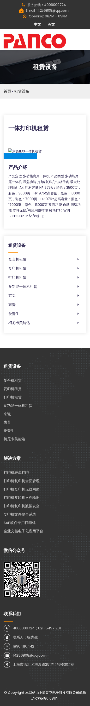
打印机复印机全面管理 (22, 480)
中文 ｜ (40, 24)
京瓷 (12, 295)
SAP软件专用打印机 (20, 522)
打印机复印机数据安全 (22, 505)
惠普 (12, 304)
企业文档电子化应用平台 (23, 530)
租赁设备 (22, 91)
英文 (51, 24)
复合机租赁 (17, 259)
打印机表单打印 (16, 472)
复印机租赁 (17, 268)
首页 (7, 91)
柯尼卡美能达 (19, 322)
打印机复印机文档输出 (22, 497)
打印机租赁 (17, 277)
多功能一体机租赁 (22, 286)
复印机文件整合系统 (20, 514)
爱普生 (13, 313)
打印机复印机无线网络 (22, 489)
